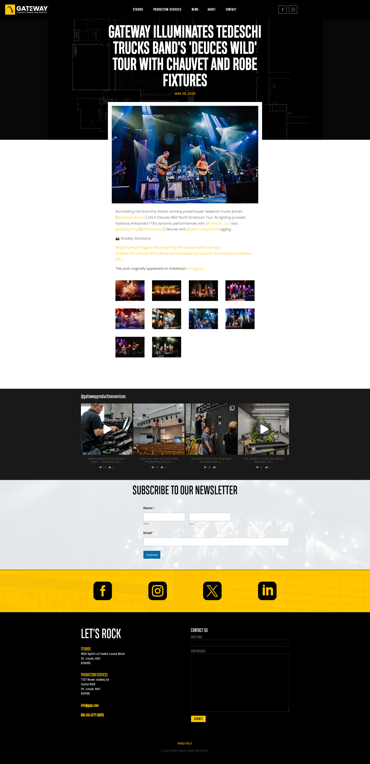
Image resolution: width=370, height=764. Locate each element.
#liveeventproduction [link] (195, 253)
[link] (151, 268)
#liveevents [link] (168, 253)
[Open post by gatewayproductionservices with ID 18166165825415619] (106, 429)
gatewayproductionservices (106, 407)
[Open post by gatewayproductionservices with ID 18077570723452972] (211, 429)
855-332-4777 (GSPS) (92, 715)
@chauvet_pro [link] (218, 223)
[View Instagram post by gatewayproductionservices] (128, 450)
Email (148, 533)
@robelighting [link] (127, 229)
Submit (151, 555)
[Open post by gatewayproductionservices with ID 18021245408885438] (159, 429)
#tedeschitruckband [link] (132, 253)
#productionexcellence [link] (233, 253)
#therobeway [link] (188, 247)
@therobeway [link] (152, 229)
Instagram (195, 268)
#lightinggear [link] (142, 247)
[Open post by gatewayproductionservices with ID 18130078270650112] (263, 429)
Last (191, 523)
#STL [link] (119, 259)
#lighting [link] (122, 247)
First (146, 523)
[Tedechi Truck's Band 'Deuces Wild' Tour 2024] (130, 300)
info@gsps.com (90, 706)
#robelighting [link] (165, 247)
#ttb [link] (154, 253)
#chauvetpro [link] (211, 247)
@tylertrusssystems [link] (202, 229)
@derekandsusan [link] (131, 217)
